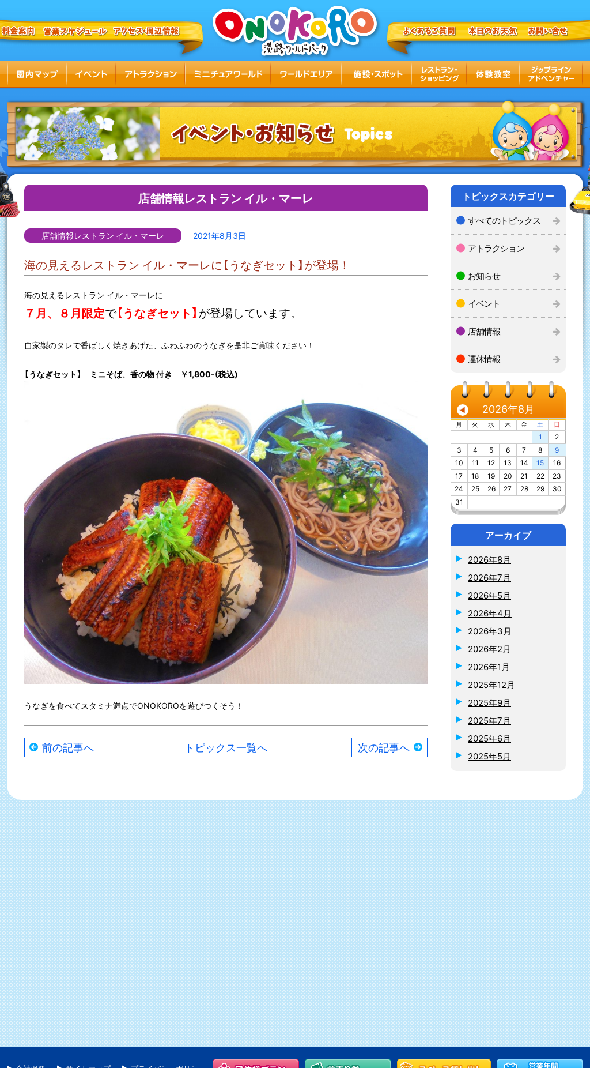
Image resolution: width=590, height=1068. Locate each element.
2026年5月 (489, 595)
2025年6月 (489, 738)
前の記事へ (68, 747)
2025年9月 (489, 702)
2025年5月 (489, 756)
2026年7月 (489, 577)
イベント (484, 303)
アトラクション (496, 248)
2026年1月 (489, 666)
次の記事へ (384, 747)
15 (540, 462)
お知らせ (484, 275)
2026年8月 (489, 559)
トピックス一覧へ (225, 747)
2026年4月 (490, 613)
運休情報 (484, 358)
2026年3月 (490, 631)
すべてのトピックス (504, 220)
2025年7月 (489, 720)
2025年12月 (491, 684)
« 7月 (462, 411)
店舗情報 (484, 331)
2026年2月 (489, 648)
